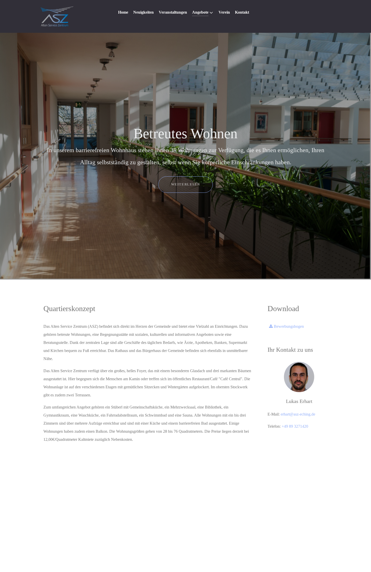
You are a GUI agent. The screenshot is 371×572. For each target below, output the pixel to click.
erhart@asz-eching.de (298, 414)
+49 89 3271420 (295, 426)
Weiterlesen (185, 184)
